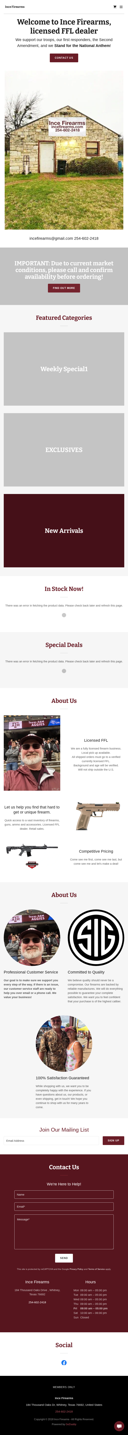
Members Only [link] (64, 1387)
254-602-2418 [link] (86, 238)
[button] (121, 7)
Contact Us (64, 58)
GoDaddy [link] (71, 1424)
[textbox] (51, 1140)
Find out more (64, 288)
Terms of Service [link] (96, 1269)
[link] (15, 6)
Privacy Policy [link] (76, 1269)
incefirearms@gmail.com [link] (51, 238)
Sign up (113, 1140)
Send (64, 1258)
